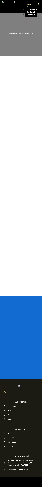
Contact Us (31, 14)
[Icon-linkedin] (11, 391)
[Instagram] (5, 391)
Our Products (32, 9)
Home (29, 4)
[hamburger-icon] (36, 4)
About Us (30, 7)
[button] (2, 34)
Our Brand (31, 12)
